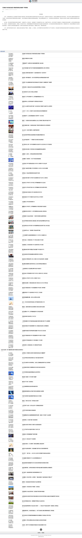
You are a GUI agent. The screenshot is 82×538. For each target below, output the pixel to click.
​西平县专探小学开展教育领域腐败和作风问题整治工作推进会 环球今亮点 (36, 515)
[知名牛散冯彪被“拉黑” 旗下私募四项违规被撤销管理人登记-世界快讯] (11, 69)
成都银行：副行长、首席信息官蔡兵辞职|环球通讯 (32, 153)
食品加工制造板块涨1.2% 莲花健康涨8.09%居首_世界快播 (33, 287)
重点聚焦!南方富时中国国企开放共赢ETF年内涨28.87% (33, 249)
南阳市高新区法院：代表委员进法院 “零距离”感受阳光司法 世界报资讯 (36, 125)
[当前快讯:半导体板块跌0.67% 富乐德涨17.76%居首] (11, 341)
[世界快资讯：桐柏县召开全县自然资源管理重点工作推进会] (11, 88)
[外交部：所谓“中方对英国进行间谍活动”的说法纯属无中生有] (11, 526)
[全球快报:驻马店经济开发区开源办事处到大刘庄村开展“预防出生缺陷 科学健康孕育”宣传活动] (11, 497)
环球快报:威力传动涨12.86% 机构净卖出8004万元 (32, 192)
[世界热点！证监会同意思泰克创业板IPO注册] (11, 174)
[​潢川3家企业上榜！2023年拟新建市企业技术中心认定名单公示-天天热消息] (11, 146)
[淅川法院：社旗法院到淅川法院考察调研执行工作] (11, 474)
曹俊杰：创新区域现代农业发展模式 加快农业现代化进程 (33, 306)
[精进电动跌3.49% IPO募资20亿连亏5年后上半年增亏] (11, 198)
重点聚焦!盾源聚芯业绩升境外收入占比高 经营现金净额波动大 (34, 263)
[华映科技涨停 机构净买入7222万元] (11, 317)
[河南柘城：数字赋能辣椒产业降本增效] (11, 435)
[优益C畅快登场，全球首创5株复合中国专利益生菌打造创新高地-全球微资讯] (11, 469)
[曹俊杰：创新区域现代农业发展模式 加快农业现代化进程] (11, 308)
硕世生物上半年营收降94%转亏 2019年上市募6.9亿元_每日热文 (35, 273)
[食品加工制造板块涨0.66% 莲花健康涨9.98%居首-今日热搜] (11, 337)
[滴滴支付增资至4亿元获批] (11, 60)
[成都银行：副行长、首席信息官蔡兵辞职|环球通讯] (11, 155)
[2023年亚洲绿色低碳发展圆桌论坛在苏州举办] (11, 373)
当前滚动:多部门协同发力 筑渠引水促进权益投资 (31, 424)
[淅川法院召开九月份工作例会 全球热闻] (11, 93)
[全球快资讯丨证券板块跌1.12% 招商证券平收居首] (11, 346)
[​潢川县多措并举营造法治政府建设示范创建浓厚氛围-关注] (11, 136)
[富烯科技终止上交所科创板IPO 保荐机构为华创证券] (11, 103)
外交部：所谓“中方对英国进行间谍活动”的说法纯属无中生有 (34, 524)
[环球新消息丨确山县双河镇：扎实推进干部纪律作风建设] (11, 493)
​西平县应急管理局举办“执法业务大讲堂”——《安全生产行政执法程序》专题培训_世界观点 (40, 505)
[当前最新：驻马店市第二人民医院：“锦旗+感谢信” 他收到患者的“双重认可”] (11, 478)
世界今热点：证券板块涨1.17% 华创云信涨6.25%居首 (32, 239)
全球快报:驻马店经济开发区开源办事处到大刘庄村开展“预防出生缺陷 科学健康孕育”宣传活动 (40, 496)
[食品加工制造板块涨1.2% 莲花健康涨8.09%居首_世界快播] (11, 289)
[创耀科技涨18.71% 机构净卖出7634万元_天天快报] (11, 294)
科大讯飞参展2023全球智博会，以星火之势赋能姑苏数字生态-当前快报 (36, 362)
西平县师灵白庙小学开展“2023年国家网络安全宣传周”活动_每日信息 (36, 225)
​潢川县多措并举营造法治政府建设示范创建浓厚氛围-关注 (33, 134)
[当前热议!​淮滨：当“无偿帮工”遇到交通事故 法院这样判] (11, 445)
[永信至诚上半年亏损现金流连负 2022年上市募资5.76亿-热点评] (11, 165)
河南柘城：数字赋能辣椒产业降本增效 (29, 434)
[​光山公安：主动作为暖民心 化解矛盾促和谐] (11, 131)
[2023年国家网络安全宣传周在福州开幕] (11, 388)
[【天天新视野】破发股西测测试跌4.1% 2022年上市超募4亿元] (11, 236)
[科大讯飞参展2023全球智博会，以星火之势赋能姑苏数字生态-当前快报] (11, 364)
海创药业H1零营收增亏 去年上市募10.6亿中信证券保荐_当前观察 (35, 259)
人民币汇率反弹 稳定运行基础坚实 (29, 410)
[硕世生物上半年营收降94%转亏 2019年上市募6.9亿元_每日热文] (11, 274)
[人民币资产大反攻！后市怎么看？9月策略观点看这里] (11, 407)
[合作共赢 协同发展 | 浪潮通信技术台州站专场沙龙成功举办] (11, 368)
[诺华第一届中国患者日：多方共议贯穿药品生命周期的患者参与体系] (11, 79)
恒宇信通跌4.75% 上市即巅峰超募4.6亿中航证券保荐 (32, 311)
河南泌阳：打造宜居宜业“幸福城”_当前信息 (31, 486)
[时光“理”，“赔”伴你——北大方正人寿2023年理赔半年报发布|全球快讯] (11, 454)
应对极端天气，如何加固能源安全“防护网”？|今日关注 (33, 115)
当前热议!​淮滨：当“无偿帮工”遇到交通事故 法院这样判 (33, 443)
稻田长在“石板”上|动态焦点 (27, 381)
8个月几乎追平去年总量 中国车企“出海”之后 (31, 429)
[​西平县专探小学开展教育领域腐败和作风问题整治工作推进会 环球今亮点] (11, 517)
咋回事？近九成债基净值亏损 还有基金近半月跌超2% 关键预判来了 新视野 (37, 82)
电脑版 (43, 532)
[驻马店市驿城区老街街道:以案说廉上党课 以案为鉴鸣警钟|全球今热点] (11, 222)
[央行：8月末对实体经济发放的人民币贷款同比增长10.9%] (11, 303)
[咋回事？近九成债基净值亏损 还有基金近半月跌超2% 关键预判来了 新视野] (11, 83)
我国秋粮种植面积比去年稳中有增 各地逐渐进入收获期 (33, 391)
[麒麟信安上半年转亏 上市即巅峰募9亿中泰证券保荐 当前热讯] (11, 208)
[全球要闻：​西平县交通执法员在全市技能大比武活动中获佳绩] (11, 521)
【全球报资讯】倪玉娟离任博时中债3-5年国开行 (31, 268)
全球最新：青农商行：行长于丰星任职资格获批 (31, 158)
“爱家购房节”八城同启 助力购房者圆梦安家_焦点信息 (32, 63)
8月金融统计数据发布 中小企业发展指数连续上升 (32, 458)
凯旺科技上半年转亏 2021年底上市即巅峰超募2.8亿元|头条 (33, 182)
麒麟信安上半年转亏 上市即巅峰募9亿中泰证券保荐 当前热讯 (34, 206)
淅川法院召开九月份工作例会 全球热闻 (30, 91)
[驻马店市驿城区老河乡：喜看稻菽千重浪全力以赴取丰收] (11, 502)
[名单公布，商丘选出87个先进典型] (11, 440)
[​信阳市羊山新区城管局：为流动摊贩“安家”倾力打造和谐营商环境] (11, 450)
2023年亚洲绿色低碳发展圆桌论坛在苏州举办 (31, 372)
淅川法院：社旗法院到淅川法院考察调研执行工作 (32, 472)
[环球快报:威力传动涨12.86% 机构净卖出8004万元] (11, 193)
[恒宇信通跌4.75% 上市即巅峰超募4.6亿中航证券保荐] (11, 313)
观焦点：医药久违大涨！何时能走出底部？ (30, 400)
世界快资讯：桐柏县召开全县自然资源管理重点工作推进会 (33, 87)
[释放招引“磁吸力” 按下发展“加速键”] (11, 378)
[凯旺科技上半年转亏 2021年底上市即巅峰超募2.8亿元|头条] (11, 184)
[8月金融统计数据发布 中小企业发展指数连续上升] (11, 459)
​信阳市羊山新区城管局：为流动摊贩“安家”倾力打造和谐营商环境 (35, 448)
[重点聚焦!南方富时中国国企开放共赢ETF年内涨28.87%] (11, 251)
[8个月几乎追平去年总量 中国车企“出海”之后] (11, 431)
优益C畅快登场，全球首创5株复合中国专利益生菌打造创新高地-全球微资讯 (37, 467)
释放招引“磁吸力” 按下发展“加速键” (29, 376)
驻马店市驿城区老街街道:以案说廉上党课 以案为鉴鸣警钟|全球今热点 (36, 220)
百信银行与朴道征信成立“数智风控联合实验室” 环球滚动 (33, 53)
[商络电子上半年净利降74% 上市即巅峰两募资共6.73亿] (11, 98)
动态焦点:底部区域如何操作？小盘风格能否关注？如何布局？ (34, 72)
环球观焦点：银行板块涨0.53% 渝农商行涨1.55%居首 (32, 244)
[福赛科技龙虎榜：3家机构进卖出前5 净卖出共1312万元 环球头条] (11, 284)
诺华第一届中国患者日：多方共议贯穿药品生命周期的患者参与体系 (35, 77)
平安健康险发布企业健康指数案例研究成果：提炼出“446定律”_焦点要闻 (36, 415)
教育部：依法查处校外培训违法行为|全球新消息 (31, 481)
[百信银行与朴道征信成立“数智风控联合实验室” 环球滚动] (11, 55)
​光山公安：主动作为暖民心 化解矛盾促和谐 (30, 130)
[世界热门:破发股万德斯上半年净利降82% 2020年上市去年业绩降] (11, 169)
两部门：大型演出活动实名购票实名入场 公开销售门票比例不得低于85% (36, 120)
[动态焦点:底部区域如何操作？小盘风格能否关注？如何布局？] (11, 74)
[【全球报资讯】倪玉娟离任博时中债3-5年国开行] (11, 270)
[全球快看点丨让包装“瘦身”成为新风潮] (11, 421)
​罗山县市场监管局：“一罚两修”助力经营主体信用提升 (33, 139)
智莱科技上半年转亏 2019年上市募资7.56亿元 (31, 278)
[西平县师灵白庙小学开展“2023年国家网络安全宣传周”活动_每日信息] (11, 227)
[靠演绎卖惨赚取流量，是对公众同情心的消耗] (11, 298)
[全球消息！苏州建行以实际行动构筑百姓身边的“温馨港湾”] (11, 354)
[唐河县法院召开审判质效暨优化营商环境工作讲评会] (11, 255)
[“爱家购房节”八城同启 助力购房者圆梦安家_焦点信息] (11, 64)
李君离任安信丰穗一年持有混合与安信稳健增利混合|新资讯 (34, 149)
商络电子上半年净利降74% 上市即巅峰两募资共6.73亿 (33, 96)
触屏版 (39, 532)
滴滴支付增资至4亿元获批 (27, 58)
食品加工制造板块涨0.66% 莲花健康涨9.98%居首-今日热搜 (34, 335)
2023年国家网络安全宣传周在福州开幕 (30, 386)
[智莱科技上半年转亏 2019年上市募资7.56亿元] (11, 279)
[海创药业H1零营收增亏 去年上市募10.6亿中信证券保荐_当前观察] (11, 260)
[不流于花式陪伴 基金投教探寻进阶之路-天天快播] (11, 397)
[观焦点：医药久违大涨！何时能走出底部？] (11, 402)
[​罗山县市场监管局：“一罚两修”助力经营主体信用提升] (11, 141)
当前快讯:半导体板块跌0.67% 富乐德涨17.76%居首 (32, 340)
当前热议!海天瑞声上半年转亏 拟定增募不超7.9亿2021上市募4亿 (35, 177)
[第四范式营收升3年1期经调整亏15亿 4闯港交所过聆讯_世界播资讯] (11, 327)
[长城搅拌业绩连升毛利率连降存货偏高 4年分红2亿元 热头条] (11, 332)
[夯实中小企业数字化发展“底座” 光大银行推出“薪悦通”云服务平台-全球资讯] (11, 107)
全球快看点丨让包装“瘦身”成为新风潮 (29, 419)
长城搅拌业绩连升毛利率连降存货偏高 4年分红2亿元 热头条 (34, 330)
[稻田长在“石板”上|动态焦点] (11, 383)
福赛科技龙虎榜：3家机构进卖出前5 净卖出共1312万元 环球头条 (35, 282)
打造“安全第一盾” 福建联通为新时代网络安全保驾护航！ (12, 349)
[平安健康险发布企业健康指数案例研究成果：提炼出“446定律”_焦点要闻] (11, 416)
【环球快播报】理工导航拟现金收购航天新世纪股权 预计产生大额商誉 (36, 321)
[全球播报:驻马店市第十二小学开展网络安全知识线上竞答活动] (11, 212)
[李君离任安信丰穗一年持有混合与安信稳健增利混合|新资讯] (11, 150)
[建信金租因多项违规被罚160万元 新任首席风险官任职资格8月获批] (11, 464)
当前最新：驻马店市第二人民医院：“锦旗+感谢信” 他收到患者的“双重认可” (37, 477)
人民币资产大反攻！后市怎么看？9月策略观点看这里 (32, 405)
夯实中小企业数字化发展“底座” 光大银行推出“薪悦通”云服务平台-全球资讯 (37, 106)
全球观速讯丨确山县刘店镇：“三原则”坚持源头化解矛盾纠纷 (34, 216)
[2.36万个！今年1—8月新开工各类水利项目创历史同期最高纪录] (11, 112)
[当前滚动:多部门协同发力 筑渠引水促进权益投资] (11, 426)
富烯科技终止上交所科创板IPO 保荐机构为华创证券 (32, 101)
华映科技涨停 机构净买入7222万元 (29, 316)
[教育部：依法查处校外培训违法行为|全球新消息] (11, 483)
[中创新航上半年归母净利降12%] (11, 203)
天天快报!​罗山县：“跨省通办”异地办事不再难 (31, 230)
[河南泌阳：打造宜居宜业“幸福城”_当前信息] (11, 488)
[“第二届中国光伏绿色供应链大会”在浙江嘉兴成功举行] (11, 359)
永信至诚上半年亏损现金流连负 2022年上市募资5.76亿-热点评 (34, 163)
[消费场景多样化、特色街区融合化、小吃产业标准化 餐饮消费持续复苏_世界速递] (11, 512)
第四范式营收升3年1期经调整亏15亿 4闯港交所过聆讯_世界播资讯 (35, 325)
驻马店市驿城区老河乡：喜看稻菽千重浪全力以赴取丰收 (33, 501)
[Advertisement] (33, 42)
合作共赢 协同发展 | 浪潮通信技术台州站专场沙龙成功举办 (33, 367)
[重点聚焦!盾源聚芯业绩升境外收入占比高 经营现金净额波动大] (11, 265)
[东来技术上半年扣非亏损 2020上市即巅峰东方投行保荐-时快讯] (11, 189)
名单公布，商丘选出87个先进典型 (29, 438)
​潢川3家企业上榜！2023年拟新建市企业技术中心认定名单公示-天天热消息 (37, 144)
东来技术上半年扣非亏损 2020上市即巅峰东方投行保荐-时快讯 (34, 187)
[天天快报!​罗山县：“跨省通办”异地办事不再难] (11, 232)
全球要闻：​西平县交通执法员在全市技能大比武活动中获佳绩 (34, 520)
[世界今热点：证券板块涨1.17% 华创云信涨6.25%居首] (11, 241)
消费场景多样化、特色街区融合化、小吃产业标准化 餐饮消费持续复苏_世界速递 (38, 510)
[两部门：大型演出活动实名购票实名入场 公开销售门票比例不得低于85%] (11, 122)
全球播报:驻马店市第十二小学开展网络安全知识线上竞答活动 (34, 211)
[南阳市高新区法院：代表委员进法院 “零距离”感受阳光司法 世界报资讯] (11, 126)
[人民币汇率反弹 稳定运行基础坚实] (11, 411)
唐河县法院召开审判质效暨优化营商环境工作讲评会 (32, 254)
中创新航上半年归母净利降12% (28, 201)
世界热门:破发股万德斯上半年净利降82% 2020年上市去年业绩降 (35, 168)
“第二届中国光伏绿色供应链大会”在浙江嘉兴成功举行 (33, 357)
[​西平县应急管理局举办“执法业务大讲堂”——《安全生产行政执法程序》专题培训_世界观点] (11, 507)
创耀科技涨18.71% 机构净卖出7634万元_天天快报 (32, 292)
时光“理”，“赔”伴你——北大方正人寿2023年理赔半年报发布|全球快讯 (36, 453)
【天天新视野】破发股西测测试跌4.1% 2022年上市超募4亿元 (34, 235)
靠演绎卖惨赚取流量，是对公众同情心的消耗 (31, 297)
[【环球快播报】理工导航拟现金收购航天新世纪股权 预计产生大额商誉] (11, 322)
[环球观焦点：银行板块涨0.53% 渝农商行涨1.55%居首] (11, 246)
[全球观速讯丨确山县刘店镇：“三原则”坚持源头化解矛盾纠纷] (11, 217)
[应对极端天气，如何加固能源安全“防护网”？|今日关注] (11, 117)
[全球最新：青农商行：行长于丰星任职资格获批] (11, 160)
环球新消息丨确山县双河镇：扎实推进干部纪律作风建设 (33, 491)
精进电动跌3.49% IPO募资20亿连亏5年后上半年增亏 (32, 196)
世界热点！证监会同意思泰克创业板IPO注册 (31, 173)
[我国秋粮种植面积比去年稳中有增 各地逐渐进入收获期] (11, 392)
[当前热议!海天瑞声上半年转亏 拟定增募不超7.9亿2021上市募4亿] (11, 179)
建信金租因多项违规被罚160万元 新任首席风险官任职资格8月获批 (35, 462)
